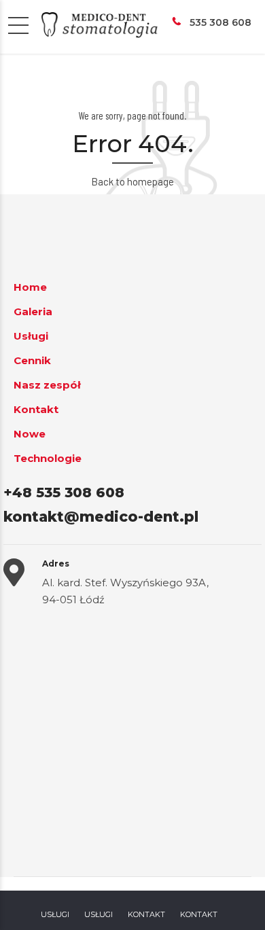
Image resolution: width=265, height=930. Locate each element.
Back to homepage (132, 181)
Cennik (32, 360)
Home (30, 287)
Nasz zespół (47, 384)
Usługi (31, 335)
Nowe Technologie (48, 446)
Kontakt (36, 409)
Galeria (33, 311)
